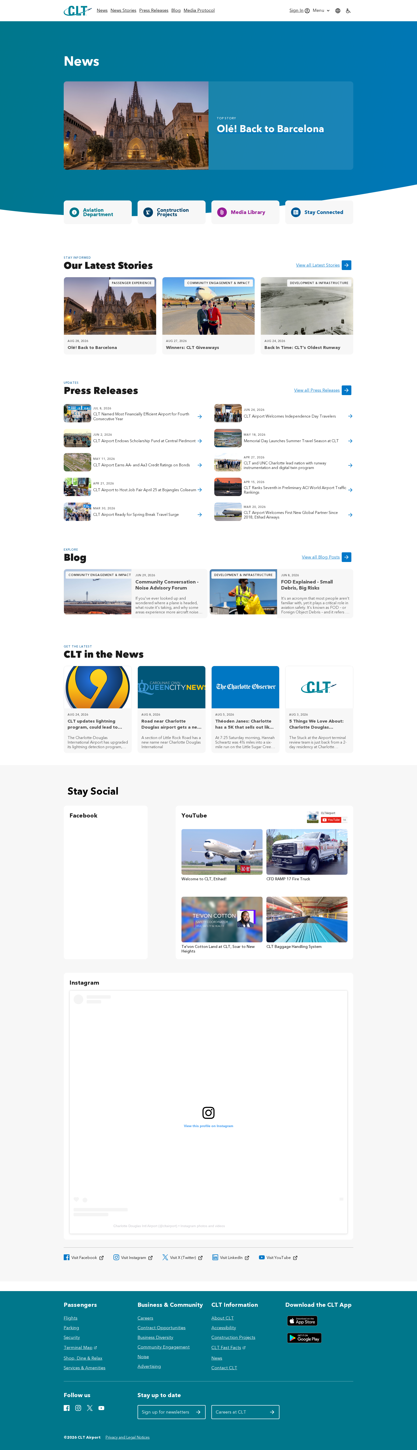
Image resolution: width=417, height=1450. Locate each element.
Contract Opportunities (162, 1327)
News (216, 1358)
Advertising (149, 1366)
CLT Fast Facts (229, 1347)
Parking (71, 1327)
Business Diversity (155, 1337)
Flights (70, 1318)
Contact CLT (224, 1368)
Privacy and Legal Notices (127, 1437)
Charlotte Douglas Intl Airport (135, 1226)
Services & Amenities (84, 1368)
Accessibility (223, 1327)
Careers (145, 1318)
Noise (143, 1356)
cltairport (169, 1226)
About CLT (222, 1318)
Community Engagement (164, 1347)
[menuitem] (102, 10)
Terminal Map (81, 1347)
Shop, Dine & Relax (83, 1358)
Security (72, 1337)
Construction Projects (233, 1337)
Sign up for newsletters (166, 1413)
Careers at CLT (239, 1413)
